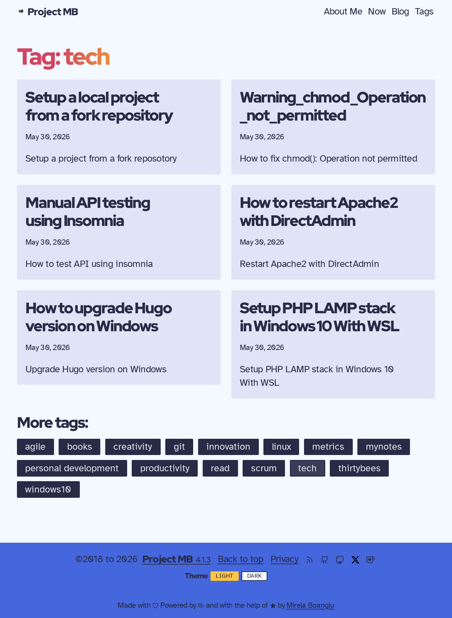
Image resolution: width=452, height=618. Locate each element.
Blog (400, 11)
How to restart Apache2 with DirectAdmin (319, 211)
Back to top (240, 559)
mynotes (384, 446)
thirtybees (359, 468)
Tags (424, 11)
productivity (165, 468)
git (179, 446)
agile (35, 446)
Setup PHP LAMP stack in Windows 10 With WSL (319, 316)
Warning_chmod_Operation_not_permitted (333, 105)
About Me (343, 11)
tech (307, 468)
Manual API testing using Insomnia (87, 211)
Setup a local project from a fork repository (99, 105)
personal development (72, 468)
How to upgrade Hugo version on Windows (98, 316)
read (220, 468)
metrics (328, 446)
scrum (264, 468)
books (79, 446)
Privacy (284, 559)
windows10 (48, 489)
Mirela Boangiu (310, 605)
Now (377, 11)
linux (281, 446)
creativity (132, 446)
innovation (228, 446)
